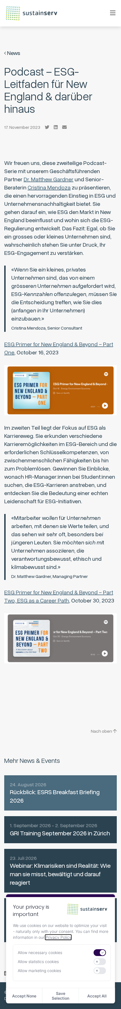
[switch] (100, 952)
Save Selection (60, 996)
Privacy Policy (58, 937)
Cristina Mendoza (49, 187)
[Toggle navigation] (109, 13)
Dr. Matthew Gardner (48, 179)
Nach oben (102, 731)
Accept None (24, 995)
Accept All (97, 995)
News (13, 53)
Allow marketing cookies (39, 970)
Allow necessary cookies (40, 952)
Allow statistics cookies (38, 961)
